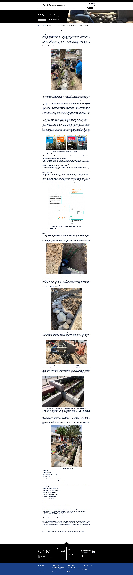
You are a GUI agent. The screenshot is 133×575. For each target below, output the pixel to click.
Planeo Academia (55, 8)
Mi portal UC (90, 0)
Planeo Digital (63, 8)
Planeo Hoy (47, 8)
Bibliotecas (85, 0)
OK (93, 552)
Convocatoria (90, 7)
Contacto (75, 8)
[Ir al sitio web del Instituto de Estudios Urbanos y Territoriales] (46, 556)
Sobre (42, 8)
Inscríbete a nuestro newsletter (87, 550)
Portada (39, 25)
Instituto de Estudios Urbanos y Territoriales (75, 0)
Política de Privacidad (85, 568)
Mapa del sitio (84, 569)
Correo (94, 0)
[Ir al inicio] (44, 4)
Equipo (70, 8)
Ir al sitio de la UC (41, 0)
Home (39, 8)
